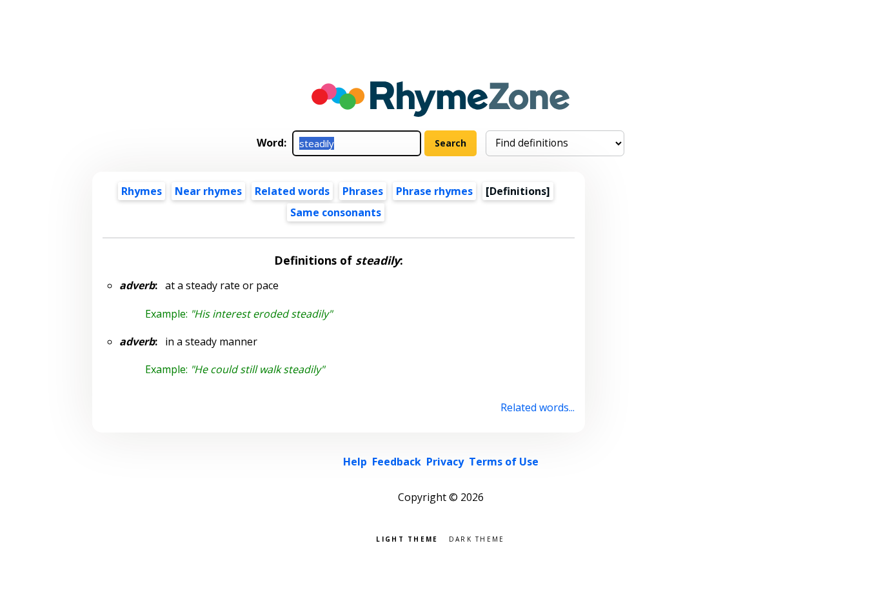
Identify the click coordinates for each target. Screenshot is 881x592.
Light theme (407, 538)
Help (355, 461)
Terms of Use (504, 461)
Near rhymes (208, 191)
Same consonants (335, 212)
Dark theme (477, 538)
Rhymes (141, 191)
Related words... (537, 407)
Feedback (396, 461)
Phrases (362, 191)
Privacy (445, 461)
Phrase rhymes (434, 191)
